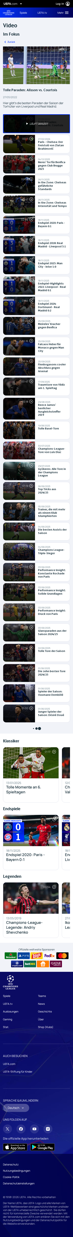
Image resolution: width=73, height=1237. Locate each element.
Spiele (6, 996)
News (41, 1004)
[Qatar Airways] (56, 964)
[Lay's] (37, 955)
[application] (36, 65)
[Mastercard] (62, 955)
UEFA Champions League (8, 12)
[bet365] (30, 964)
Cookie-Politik (11, 1177)
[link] (23, 12)
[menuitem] (25, 12)
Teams (42, 996)
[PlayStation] (24, 955)
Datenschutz (11, 1164)
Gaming (7, 1019)
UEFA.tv (8, 1004)
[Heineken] (11, 955)
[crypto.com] (17, 964)
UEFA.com (9, 1064)
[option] (36, 123)
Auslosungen (10, 1011)
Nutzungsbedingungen (16, 1170)
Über (41, 1019)
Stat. (6, 1027)
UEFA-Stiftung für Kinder (17, 1071)
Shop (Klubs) (45, 1027)
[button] (62, 12)
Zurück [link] (11, 41)
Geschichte (45, 1011)
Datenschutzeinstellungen (18, 1183)
